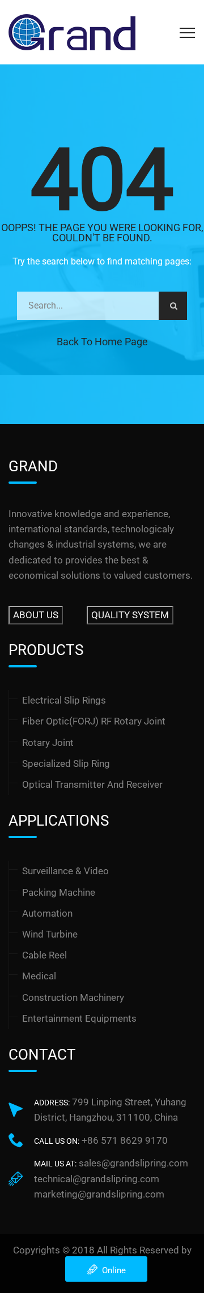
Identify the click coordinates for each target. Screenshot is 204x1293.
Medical (39, 976)
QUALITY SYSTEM (130, 615)
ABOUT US (35, 615)
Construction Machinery (73, 997)
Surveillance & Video (65, 871)
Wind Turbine (50, 934)
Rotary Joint (48, 742)
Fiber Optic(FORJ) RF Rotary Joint (93, 721)
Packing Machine (58, 892)
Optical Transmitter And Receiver (92, 784)
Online (111, 1270)
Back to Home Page (102, 342)
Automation (47, 913)
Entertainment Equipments (79, 1018)
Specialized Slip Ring (66, 763)
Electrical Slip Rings (64, 700)
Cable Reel (44, 955)
